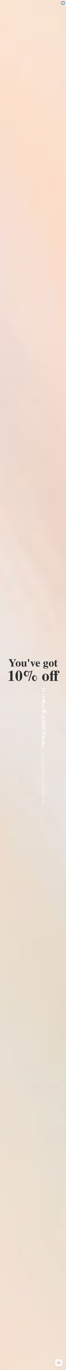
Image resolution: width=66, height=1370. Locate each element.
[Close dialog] (63, 3)
